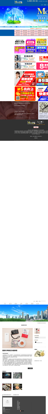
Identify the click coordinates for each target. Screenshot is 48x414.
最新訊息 (16, 303)
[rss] (45, 301)
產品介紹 (10, 303)
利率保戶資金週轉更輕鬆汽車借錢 (6, 383)
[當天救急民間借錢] (17, 377)
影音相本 (27, 303)
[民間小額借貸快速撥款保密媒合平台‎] (6, 389)
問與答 (21, 303)
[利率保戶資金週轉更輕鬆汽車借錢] (6, 377)
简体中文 (40, 301)
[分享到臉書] (42, 301)
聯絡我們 (37, 301)
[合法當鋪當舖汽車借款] (17, 389)
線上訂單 (37, 303)
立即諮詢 (30, 368)
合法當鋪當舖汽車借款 (16, 394)
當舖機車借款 (37, 337)
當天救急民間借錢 (15, 383)
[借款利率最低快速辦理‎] (40, 355)
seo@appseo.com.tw (39, 342)
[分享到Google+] (44, 301)
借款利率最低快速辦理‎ (5, 353)
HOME (34, 301)
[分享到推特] (41, 301)
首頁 (5, 303)
